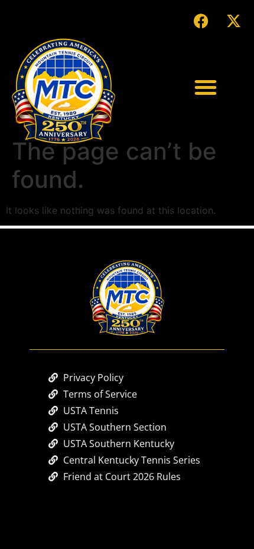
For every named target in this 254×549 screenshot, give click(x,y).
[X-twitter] (233, 20)
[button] (205, 87)
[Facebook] (201, 20)
